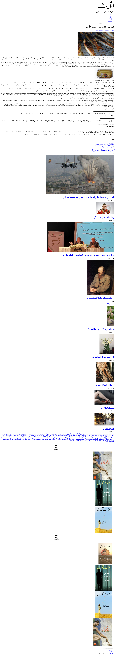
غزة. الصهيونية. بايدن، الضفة (108, 439)
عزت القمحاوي (98, 30)
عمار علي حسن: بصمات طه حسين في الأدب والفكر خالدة (88, 255)
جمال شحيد (60, 436)
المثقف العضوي (37, 435)
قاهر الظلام (65, 439)
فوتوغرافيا (78, 439)
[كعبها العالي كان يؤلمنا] (105, 381)
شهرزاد (86, 437)
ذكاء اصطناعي (28, 436)
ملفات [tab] (110, 304)
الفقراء (63, 435)
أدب (111, 16)
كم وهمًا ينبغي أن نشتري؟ (103, 150)
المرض (29, 435)
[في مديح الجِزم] (104, 404)
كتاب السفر (30, 439)
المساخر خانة (25, 435)
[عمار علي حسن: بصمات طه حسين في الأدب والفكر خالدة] (80, 251)
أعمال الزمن (55, 434)
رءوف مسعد (21, 436)
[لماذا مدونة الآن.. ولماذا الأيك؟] (110, 325)
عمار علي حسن (16, 437)
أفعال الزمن (49, 434)
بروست (95, 436)
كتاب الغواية (18, 439)
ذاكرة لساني (34, 436)
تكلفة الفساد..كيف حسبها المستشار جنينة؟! (105, 144)
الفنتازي (60, 435)
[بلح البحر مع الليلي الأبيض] (106, 353)
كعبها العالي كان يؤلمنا (104, 385)
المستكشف (19, 435)
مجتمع (110, 18)
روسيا (12, 436)
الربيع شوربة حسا (101, 435)
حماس (47, 436)
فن (81, 439)
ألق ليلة (45, 434)
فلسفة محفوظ (94, 439)
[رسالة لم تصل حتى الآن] (105, 214)
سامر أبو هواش (4, 436)
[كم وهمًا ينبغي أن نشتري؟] (108, 146)
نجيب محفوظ (80, 440)
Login (110, 650)
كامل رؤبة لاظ (41, 439)
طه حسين (61, 437)
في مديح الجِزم (107, 407)
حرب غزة (51, 436)
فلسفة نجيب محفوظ (86, 439)
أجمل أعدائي (82, 434)
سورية (95, 437)
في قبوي (73, 439)
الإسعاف (8, 434)
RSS (111, 651)
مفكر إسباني (95, 440)
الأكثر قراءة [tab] (109, 303)
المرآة (32, 435)
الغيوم (66, 435)
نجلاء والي (85, 440)
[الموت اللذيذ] (104, 425)
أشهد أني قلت (61, 434)
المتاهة (42, 435)
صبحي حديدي (72, 437)
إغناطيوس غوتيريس (32, 434)
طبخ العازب (111, 143)
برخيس (98, 436)
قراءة (61, 439)
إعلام (111, 17)
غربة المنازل (3, 437)
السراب (95, 435)
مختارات (110, 21)
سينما (89, 437)
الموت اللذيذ (108, 428)
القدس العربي (55, 435)
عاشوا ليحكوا (56, 437)
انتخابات (105, 436)
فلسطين (100, 439)
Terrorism (112, 434)
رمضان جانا (16, 436)
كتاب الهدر (13, 439)
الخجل (110, 435)
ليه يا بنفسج (8, 439)
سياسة (110, 14)
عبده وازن (34, 437)
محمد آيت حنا (111, 440)
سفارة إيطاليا (106, 437)
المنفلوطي (7, 435)
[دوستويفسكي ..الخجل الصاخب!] (100, 294)
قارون (69, 439)
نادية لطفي (90, 440)
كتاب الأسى (35, 439)
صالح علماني (78, 437)
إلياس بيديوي (25, 434)
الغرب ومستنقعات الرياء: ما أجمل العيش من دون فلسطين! (88, 197)
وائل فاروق (72, 440)
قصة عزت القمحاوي (55, 439)
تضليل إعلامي (67, 436)
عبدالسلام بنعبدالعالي (41, 437)
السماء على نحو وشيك (89, 435)
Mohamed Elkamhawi (109, 653)
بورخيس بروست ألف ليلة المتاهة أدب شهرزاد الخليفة (81, 436)
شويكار (82, 437)
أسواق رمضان (67, 434)
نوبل (76, 440)
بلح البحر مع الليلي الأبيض (103, 357)
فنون (111, 19)
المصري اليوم (13, 435)
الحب (2, 434)
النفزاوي (112, 436)
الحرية (113, 435)
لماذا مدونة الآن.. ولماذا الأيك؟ (101, 329)
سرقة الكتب (111, 437)
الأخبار (13, 434)
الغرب (69, 435)
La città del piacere (93, 434)
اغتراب (16, 434)
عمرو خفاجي (9, 437)
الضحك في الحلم (80, 435)
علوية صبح (22, 437)
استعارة (20, 434)
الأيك (11, 434)
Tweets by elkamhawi (109, 441)
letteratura (99, 434)
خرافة (44, 436)
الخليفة (106, 435)
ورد (66, 440)
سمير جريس (100, 437)
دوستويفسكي (40, 436)
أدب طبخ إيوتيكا (74, 434)
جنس (57, 436)
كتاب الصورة (24, 439)
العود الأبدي (73, 435)
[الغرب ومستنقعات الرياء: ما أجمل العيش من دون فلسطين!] (80, 193)
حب (55, 436)
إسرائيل (41, 434)
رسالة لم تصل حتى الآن (104, 217)
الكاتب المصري (48, 435)
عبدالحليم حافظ (49, 437)
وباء (68, 440)
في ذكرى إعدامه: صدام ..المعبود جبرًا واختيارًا (104, 145)
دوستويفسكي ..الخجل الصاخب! (100, 297)
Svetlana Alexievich (105, 434)
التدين (4, 434)
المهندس (3, 435)
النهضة (109, 436)
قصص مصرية (48, 439)
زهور (9, 436)
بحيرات (102, 436)
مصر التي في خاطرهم (103, 440)
